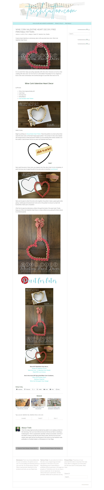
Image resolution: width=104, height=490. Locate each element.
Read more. (34, 469)
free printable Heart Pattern (34, 134)
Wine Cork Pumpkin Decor (39, 377)
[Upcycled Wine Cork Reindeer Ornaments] (54, 402)
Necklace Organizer (39, 379)
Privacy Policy (59, 23)
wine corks (40, 414)
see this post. (54, 169)
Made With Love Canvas (39, 372)
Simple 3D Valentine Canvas (39, 368)
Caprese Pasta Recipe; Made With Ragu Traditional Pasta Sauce (28, 448)
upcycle (20, 414)
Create (34, 34)
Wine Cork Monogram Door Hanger (39, 381)
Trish (26, 34)
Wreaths (48, 34)
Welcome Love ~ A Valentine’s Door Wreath (39, 370)
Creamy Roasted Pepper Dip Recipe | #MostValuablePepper (51, 448)
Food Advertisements (81, 29)
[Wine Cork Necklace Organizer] (38, 402)
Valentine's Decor (34, 414)
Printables (68, 23)
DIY (37, 34)
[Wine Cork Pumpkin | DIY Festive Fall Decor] (23, 402)
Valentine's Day (41, 34)
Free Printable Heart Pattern (26, 98)
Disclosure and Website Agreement (43, 23)
